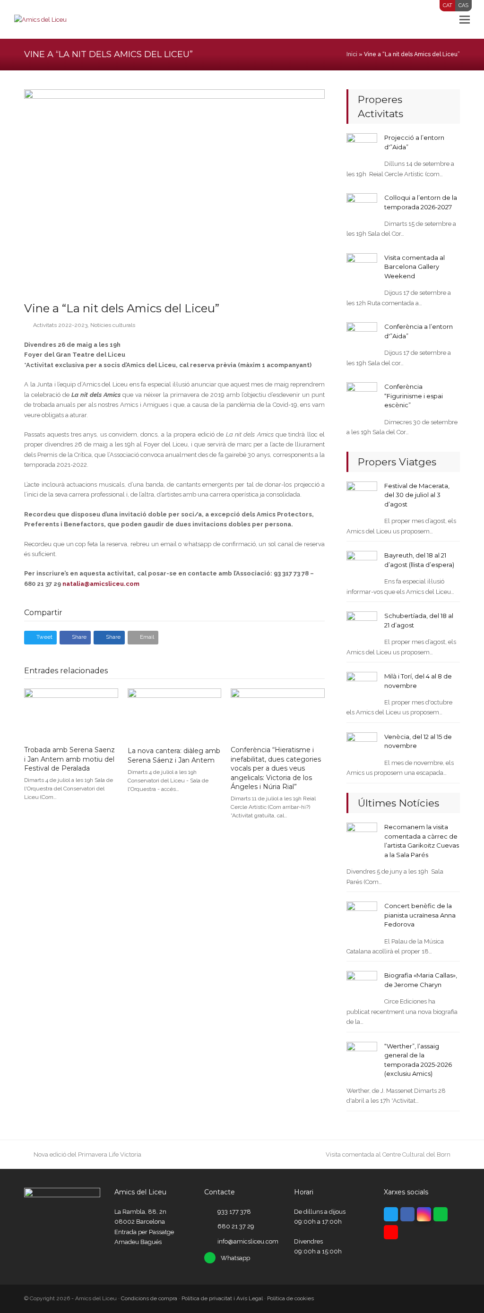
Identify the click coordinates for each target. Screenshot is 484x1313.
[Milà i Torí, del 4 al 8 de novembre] (361, 686)
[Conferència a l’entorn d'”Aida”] (361, 337)
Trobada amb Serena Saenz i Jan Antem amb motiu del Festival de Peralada (69, 759)
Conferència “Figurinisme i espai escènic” (413, 396)
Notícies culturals (112, 325)
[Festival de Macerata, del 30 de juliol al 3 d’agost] (361, 496)
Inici (351, 54)
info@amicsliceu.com (247, 1241)
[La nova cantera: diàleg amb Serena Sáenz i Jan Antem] (175, 713)
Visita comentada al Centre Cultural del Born (388, 1154)
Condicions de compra (149, 1298)
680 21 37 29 (235, 1226)
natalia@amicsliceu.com (100, 583)
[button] (464, 19)
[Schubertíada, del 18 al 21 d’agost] (361, 626)
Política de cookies (290, 1298)
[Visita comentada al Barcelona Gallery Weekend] (361, 268)
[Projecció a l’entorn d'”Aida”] (361, 148)
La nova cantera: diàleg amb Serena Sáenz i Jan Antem (174, 755)
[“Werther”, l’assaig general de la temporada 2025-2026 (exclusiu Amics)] (361, 1056)
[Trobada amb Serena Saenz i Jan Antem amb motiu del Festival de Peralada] (71, 712)
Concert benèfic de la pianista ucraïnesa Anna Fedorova (420, 915)
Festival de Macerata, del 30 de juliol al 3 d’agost (416, 495)
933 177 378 (234, 1211)
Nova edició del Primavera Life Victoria (87, 1154)
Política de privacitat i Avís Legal (222, 1298)
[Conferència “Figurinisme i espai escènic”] (361, 397)
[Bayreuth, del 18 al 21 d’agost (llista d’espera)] (361, 565)
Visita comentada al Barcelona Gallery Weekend (414, 267)
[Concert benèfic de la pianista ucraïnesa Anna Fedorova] (361, 916)
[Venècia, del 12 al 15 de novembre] (361, 747)
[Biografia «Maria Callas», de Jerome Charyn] (361, 985)
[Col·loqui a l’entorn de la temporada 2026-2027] (361, 208)
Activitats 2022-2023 (60, 325)
